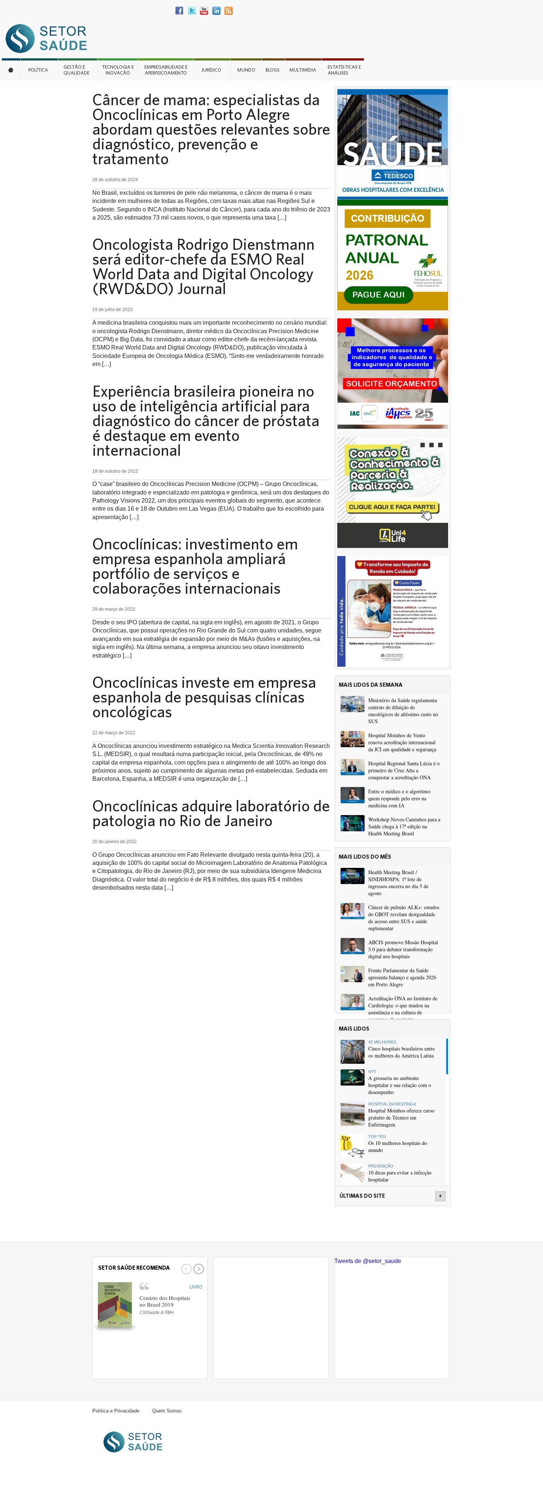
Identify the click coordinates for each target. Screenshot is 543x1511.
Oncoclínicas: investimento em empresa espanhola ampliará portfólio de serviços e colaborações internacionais (195, 565)
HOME (11, 69)
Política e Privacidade (115, 1411)
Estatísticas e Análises (344, 70)
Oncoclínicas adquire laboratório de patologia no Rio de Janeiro (211, 812)
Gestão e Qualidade (76, 70)
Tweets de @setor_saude (367, 1261)
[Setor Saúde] (50, 38)
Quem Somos (167, 1411)
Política (38, 70)
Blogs (273, 70)
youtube (204, 11)
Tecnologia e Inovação (118, 70)
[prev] (186, 1269)
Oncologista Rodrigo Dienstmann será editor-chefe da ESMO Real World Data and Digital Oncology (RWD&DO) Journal (203, 266)
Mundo (246, 70)
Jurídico (211, 70)
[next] (198, 1269)
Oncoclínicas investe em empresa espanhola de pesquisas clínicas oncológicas (204, 697)
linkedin (216, 11)
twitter (192, 11)
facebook (179, 11)
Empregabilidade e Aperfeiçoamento (165, 70)
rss (228, 11)
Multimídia (302, 70)
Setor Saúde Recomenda (134, 1268)
